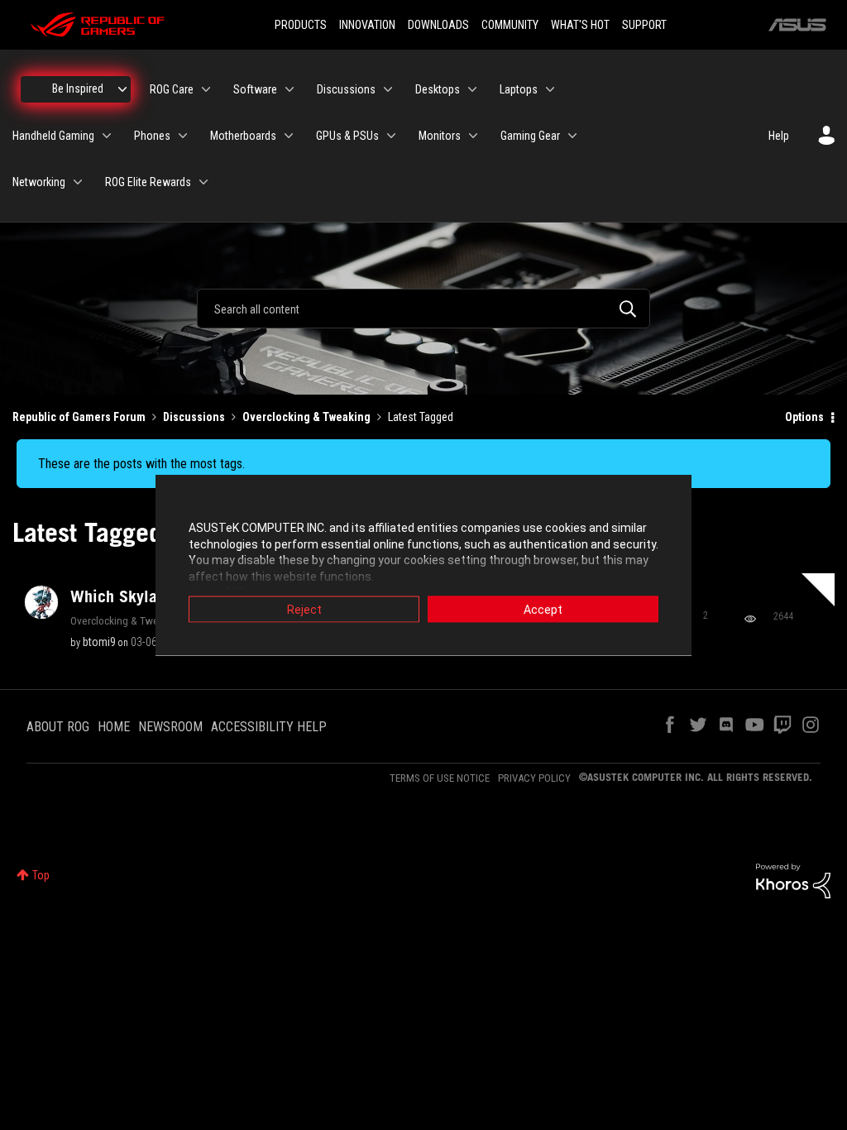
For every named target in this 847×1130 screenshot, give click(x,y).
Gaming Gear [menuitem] (530, 135)
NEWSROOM (170, 727)
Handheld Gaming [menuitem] (53, 135)
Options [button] (804, 417)
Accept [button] (543, 609)
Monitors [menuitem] (440, 135)
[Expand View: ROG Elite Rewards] (203, 182)
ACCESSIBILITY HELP (269, 727)
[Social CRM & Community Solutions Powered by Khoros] (793, 880)
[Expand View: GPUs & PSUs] (391, 135)
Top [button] (41, 875)
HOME (114, 727)
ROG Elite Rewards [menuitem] (148, 182)
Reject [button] (304, 609)
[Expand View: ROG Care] (206, 89)
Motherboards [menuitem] (243, 135)
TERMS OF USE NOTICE (440, 778)
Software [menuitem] (255, 89)
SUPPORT (644, 24)
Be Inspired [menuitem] (77, 88)
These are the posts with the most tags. (141, 464)
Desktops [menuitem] (437, 89)
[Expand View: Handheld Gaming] (106, 135)
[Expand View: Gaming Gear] (572, 135)
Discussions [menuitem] (346, 89)
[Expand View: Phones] (183, 135)
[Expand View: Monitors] (473, 135)
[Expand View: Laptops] (550, 89)
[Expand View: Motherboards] (288, 135)
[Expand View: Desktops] (472, 89)
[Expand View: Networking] (77, 182)
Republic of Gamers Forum (79, 417)
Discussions (194, 417)
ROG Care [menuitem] (172, 89)
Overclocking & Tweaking (306, 417)
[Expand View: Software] (289, 89)
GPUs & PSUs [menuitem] (347, 135)
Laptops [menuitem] (519, 89)
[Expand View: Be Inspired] (122, 89)
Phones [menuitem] (152, 135)
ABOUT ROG (57, 727)
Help (778, 135)
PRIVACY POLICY (534, 778)
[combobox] (423, 308)
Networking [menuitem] (38, 182)
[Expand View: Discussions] (388, 89)
